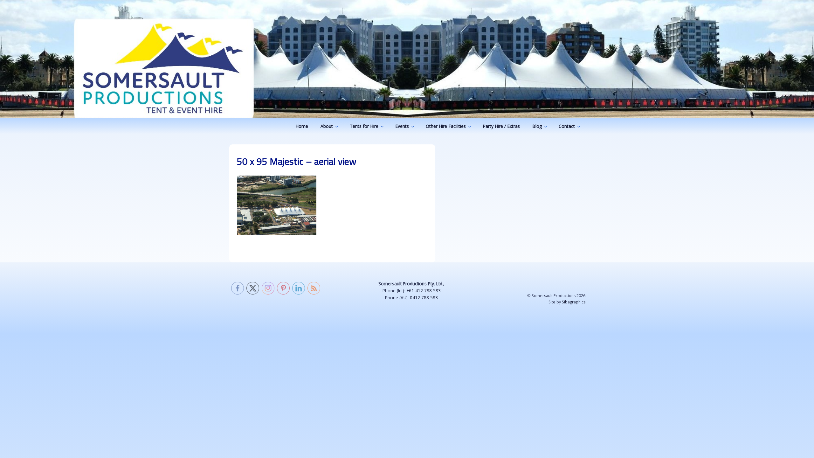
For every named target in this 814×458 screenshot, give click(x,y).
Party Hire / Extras (501, 126)
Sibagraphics (573, 302)
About (327, 126)
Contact (567, 126)
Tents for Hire (364, 126)
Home (301, 126)
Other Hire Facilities (446, 126)
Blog (537, 126)
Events (402, 126)
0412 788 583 (424, 298)
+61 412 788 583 (423, 291)
